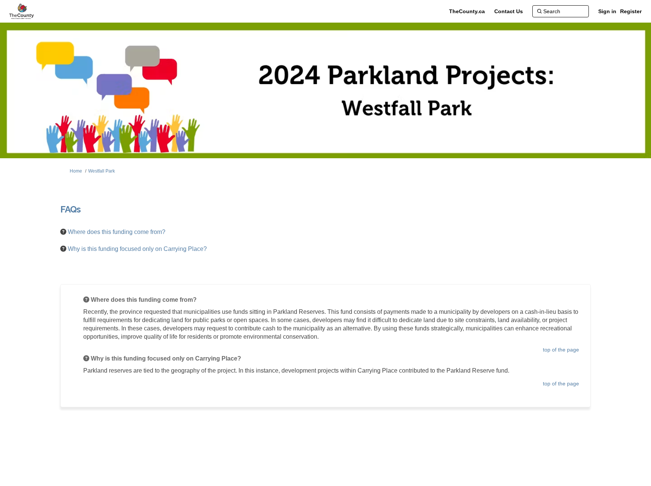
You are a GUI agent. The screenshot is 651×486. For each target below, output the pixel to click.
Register (631, 11)
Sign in (607, 11)
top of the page (561, 350)
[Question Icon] (63, 232)
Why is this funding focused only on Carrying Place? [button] (138, 249)
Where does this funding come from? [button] (117, 232)
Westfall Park (101, 171)
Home (76, 171)
